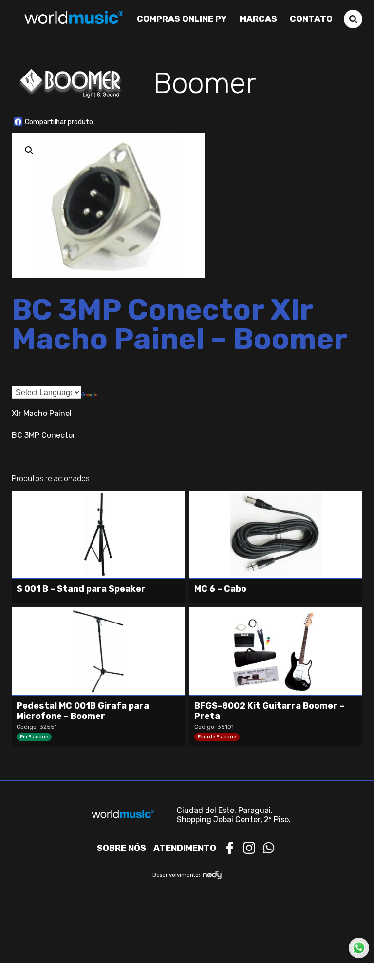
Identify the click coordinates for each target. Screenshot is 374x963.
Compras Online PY (182, 19)
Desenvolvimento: (176, 875)
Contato (311, 19)
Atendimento (184, 848)
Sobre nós (121, 848)
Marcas (258, 19)
